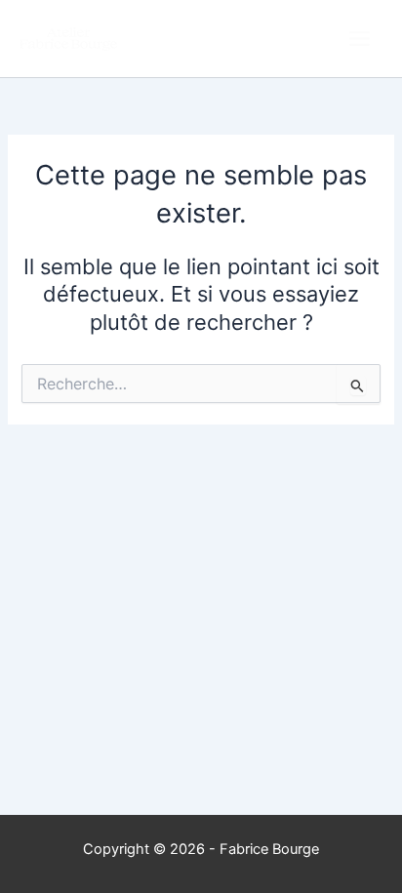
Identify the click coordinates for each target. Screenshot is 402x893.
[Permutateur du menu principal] (359, 38)
